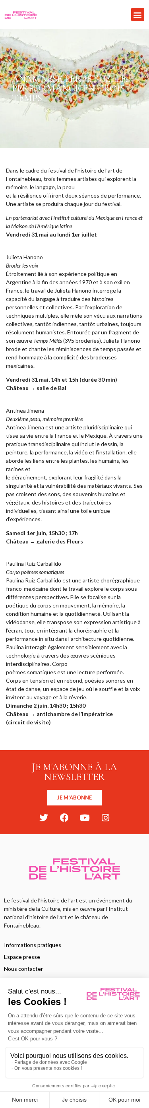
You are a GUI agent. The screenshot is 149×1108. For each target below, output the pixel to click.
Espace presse (22, 956)
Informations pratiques (32, 944)
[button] (137, 14)
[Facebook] (64, 817)
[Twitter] (43, 817)
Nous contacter (23, 968)
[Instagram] (105, 817)
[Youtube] (85, 817)
